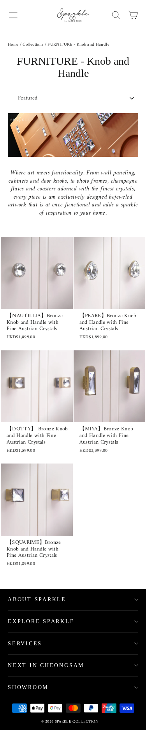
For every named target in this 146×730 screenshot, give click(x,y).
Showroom (28, 687)
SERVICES (25, 644)
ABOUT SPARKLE (37, 599)
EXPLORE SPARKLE (41, 621)
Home (13, 44)
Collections (33, 44)
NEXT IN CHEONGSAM (46, 665)
